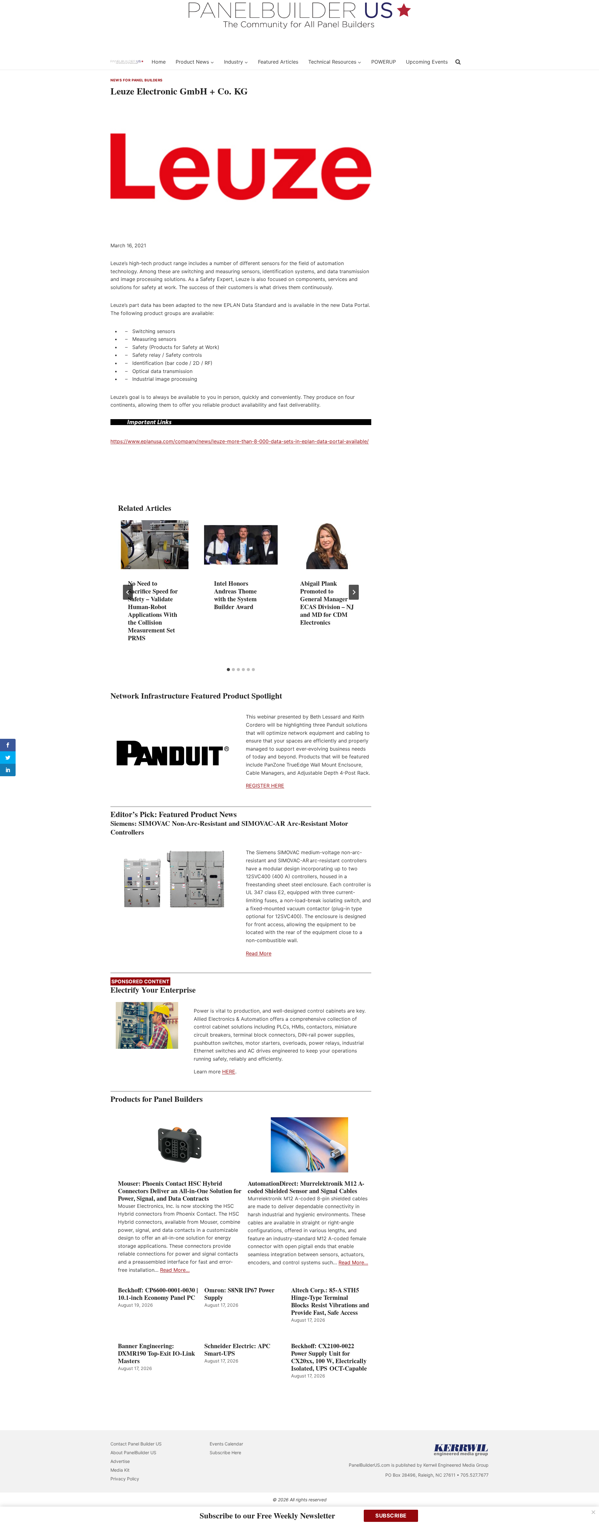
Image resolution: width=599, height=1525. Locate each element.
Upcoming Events (427, 62)
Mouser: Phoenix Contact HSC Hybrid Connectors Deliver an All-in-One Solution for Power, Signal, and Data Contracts (179, 1191)
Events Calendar (226, 1443)
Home (159, 62)
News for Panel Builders (136, 80)
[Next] (354, 592)
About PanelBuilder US (133, 1452)
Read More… (175, 1270)
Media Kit (119, 1470)
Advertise (120, 1461)
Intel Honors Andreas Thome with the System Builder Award (235, 595)
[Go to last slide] (128, 592)
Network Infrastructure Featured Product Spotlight (196, 695)
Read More (258, 953)
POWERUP (383, 62)
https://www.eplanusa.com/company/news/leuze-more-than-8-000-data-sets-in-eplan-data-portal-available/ (239, 441)
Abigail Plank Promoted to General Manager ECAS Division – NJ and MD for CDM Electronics (327, 603)
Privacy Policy (124, 1478)
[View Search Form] (458, 62)
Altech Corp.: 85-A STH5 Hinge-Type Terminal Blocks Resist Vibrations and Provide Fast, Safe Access (330, 1301)
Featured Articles (278, 62)
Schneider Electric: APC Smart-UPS (237, 1349)
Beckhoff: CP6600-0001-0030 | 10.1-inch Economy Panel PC (158, 1293)
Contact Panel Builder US (136, 1443)
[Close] (593, 1512)
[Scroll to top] (587, 1507)
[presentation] (155, 544)
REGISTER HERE (265, 785)
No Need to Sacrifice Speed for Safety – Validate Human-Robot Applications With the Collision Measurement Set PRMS (153, 610)
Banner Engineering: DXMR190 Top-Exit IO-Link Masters (156, 1353)
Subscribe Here (225, 1452)
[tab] (228, 669)
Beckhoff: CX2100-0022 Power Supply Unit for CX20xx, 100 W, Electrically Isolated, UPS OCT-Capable (329, 1357)
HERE (228, 1071)
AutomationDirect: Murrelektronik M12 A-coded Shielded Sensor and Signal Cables (306, 1187)
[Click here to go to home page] (127, 62)
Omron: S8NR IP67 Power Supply (239, 1293)
